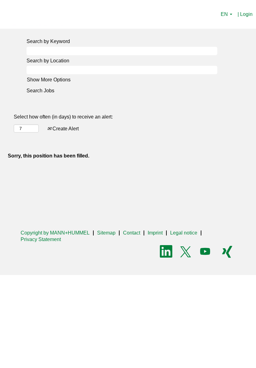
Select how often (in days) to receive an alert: (63, 116)
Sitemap (106, 232)
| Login (245, 14)
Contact (131, 232)
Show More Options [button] (49, 79)
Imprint (155, 232)
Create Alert (65, 128)
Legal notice (183, 232)
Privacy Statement (41, 239)
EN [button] (225, 14)
